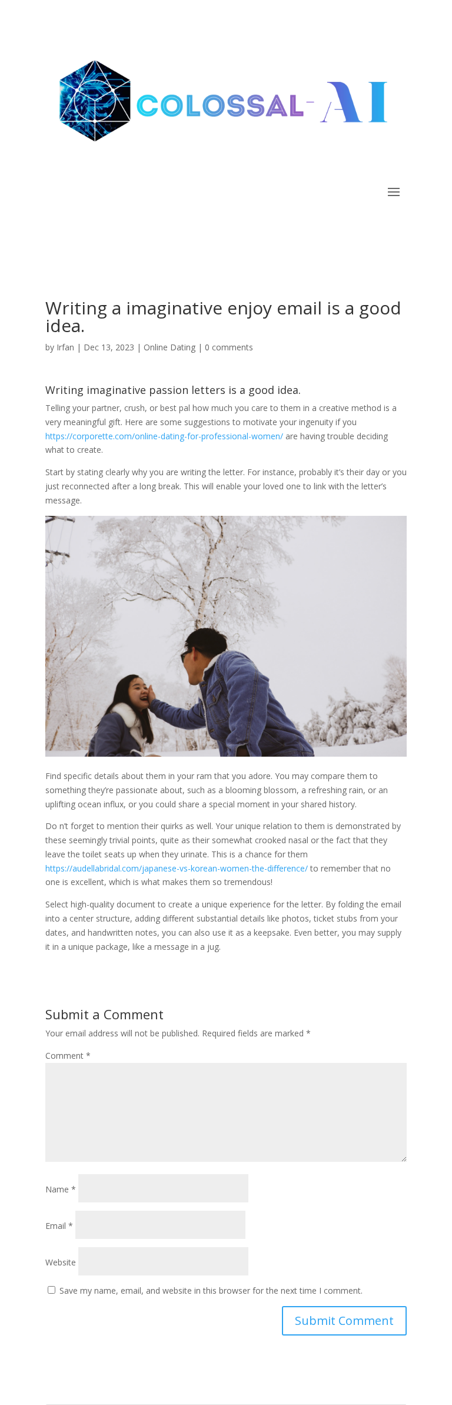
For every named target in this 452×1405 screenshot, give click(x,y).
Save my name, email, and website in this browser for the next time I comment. (211, 1290)
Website (60, 1262)
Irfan (65, 347)
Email (59, 1225)
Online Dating (169, 347)
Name (60, 1189)
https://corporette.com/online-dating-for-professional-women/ (164, 436)
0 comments (229, 347)
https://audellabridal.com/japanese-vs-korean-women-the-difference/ (176, 868)
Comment (68, 1055)
